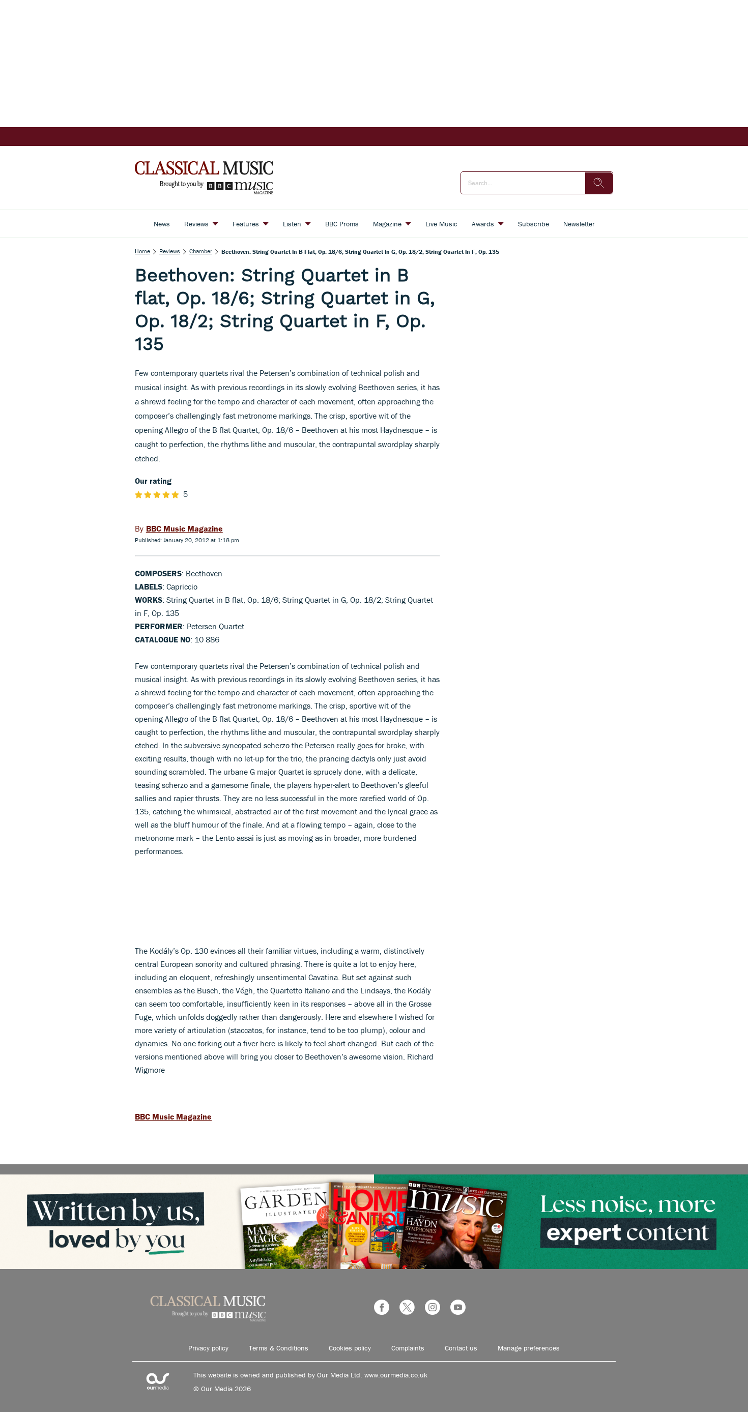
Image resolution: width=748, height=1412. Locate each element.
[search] (599, 183)
